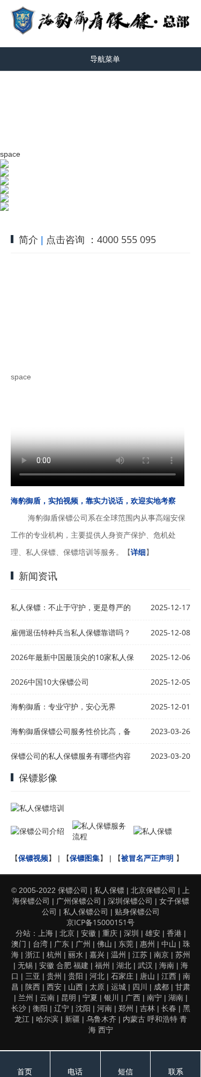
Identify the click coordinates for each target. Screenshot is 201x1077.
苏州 (182, 954)
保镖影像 (38, 777)
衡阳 (40, 1008)
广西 (132, 997)
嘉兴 (97, 954)
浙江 (32, 954)
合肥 (63, 965)
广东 (61, 944)
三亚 (32, 976)
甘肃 (182, 986)
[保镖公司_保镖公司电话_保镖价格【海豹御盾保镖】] (100, 20)
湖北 (123, 965)
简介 (28, 239)
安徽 (88, 933)
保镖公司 (73, 890)
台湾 (40, 944)
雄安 (152, 933)
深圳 (131, 933)
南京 (161, 954)
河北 (97, 976)
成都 (161, 986)
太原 (97, 986)
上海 (45, 933)
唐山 (147, 976)
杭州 (54, 954)
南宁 (154, 997)
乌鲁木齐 (101, 1019)
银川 (111, 997)
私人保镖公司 (85, 911)
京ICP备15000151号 (100, 922)
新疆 (72, 1019)
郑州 (125, 1008)
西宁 (105, 1029)
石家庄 (122, 976)
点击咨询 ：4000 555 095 (101, 239)
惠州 (147, 944)
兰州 (25, 997)
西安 (54, 986)
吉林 (147, 1008)
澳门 (18, 944)
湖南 (175, 997)
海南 (166, 965)
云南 (47, 997)
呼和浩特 (162, 1019)
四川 (139, 986)
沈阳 (83, 1008)
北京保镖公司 (153, 890)
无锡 (25, 965)
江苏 (139, 954)
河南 (104, 1008)
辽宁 (61, 1008)
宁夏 (90, 997)
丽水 (75, 954)
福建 (80, 965)
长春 (168, 1008)
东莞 (125, 944)
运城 (118, 986)
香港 (174, 933)
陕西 (32, 986)
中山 (168, 944)
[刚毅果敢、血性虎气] (100, 168)
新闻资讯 (38, 575)
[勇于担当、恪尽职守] (100, 181)
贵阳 (75, 976)
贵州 (54, 976)
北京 (67, 933)
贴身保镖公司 (137, 911)
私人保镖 (109, 890)
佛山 (104, 944)
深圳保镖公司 (130, 901)
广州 (83, 944)
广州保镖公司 (78, 901)
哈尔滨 (47, 1019)
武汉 (145, 965)
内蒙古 (134, 1019)
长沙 (18, 1008)
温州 (118, 954)
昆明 (68, 997)
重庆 (109, 933)
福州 (102, 965)
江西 (168, 976)
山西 (75, 986)
